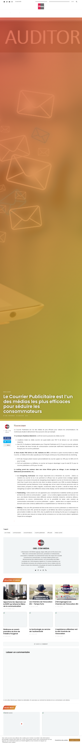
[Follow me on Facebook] (38, 570)
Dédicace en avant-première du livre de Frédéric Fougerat (11, 631)
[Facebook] (4, 2)
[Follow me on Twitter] (36, 570)
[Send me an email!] (43, 570)
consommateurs (28, 532)
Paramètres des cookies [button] (61, 740)
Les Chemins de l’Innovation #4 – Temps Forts (40, 603)
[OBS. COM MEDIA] (41, 542)
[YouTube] (9, 2)
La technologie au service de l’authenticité (39, 630)
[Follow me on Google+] (41, 570)
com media (7, 532)
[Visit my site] (46, 570)
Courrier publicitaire (40, 532)
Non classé (7, 391)
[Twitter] (7, 2)
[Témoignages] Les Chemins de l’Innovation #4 (66, 603)
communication (17, 532)
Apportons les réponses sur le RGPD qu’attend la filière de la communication (14, 604)
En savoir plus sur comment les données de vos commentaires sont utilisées (50, 700)
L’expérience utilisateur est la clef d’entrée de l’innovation (66, 631)
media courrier (58, 532)
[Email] (12, 2)
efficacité (49, 532)
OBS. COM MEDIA (10, 415)
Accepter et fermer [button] (74, 740)
